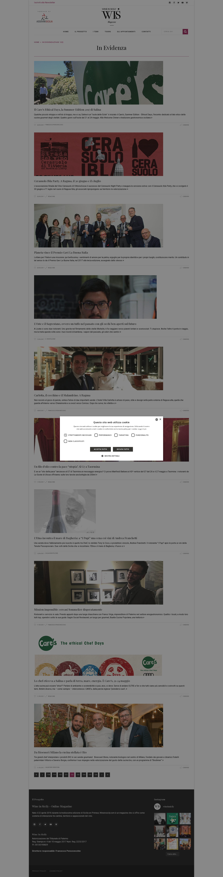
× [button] (160, 419)
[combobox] (156, 419)
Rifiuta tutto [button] (123, 449)
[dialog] (111, 438)
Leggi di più (142, 429)
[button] (111, 455)
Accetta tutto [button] (100, 449)
